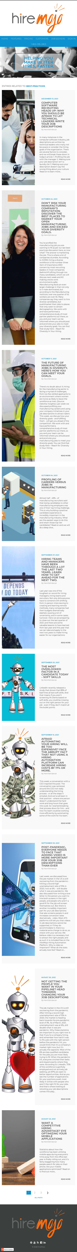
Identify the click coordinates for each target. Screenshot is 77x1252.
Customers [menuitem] (42, 39)
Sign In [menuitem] (72, 39)
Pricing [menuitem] (28, 39)
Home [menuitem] (4, 39)
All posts (38, 1197)
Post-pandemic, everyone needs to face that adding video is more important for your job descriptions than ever (54, 856)
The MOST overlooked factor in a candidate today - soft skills (54, 672)
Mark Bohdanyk (50, 129)
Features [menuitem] (16, 39)
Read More (65, 179)
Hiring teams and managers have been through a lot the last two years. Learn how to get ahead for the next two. (53, 569)
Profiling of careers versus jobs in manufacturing (53, 483)
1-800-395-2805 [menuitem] (38, 44)
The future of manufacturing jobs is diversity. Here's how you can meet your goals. (54, 369)
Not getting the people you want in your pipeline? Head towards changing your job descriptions (54, 989)
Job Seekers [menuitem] (58, 39)
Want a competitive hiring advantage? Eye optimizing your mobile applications (54, 1130)
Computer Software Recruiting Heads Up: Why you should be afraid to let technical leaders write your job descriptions (53, 114)
